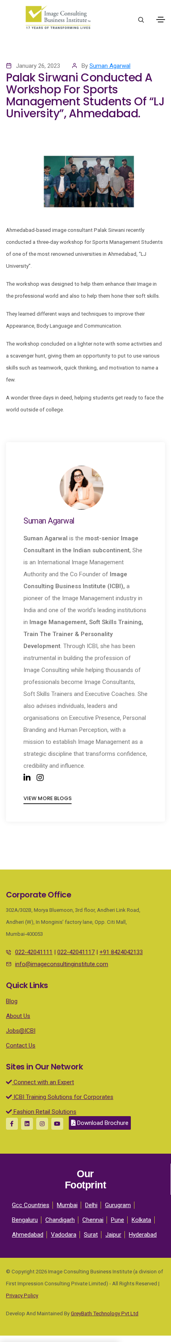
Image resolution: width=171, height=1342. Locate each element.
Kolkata (141, 1219)
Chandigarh (60, 1219)
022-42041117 (76, 952)
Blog (11, 1001)
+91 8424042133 (121, 952)
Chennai (92, 1219)
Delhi (91, 1205)
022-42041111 (33, 952)
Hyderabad (143, 1234)
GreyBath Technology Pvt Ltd (104, 1313)
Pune (117, 1219)
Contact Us (20, 1045)
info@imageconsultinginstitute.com (61, 964)
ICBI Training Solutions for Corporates (62, 1097)
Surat (91, 1234)
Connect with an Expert (43, 1082)
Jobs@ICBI (20, 1030)
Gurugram (118, 1205)
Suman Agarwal (109, 65)
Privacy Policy (22, 1296)
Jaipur (113, 1234)
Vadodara (63, 1234)
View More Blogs (47, 798)
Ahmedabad (27, 1234)
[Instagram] (40, 778)
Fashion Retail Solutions (44, 1111)
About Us (18, 1016)
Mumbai (67, 1205)
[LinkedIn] (27, 778)
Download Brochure (102, 1123)
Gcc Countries (30, 1205)
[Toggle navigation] (160, 19)
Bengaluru (25, 1219)
